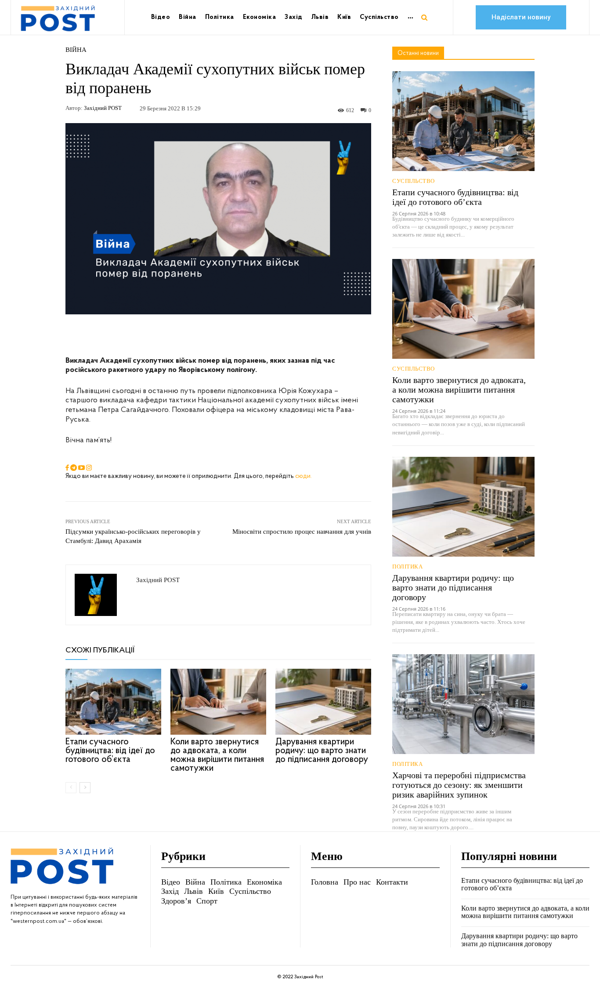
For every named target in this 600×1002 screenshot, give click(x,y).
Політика (407, 566)
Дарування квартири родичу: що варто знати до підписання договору (321, 750)
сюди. (303, 476)
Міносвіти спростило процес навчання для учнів (301, 531)
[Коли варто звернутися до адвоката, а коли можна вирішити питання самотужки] (218, 702)
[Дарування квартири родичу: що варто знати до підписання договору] (323, 702)
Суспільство (413, 181)
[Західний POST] (101, 595)
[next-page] (85, 787)
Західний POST (103, 108)
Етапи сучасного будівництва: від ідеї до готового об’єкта (110, 750)
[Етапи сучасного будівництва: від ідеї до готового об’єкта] (113, 702)
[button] (424, 17)
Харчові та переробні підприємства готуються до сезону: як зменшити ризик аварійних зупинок (459, 784)
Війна (76, 50)
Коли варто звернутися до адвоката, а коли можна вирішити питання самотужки (217, 755)
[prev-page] (70, 787)
